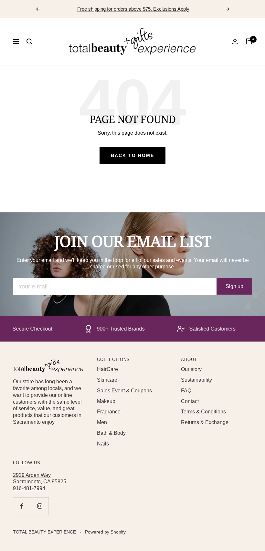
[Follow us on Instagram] (39, 506)
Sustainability (196, 380)
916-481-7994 (29, 488)
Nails (103, 443)
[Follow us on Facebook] (22, 506)
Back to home (132, 155)
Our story (191, 369)
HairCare (107, 369)
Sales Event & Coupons (124, 390)
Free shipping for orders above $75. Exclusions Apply (133, 9)
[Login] (235, 41)
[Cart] (249, 41)
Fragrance (109, 411)
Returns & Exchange (204, 422)
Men (102, 422)
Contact (190, 401)
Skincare (107, 380)
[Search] (29, 41)
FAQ (186, 390)
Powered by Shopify (105, 531)
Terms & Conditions (203, 411)
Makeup (106, 401)
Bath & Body (111, 433)
